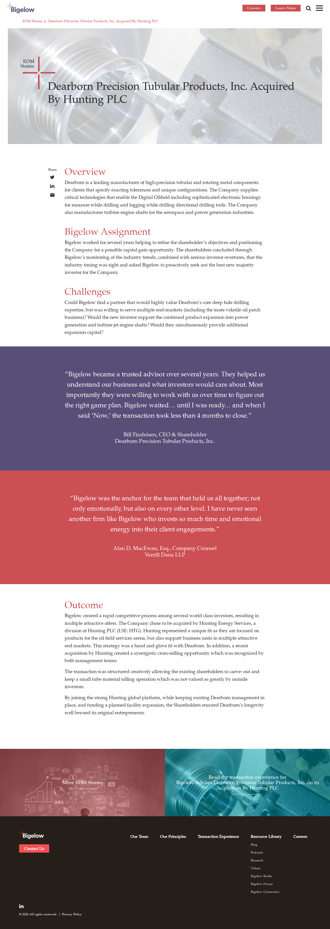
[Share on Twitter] (52, 177)
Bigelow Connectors (265, 892)
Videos (256, 868)
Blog (254, 845)
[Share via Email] (52, 195)
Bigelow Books (261, 876)
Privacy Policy (72, 914)
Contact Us (34, 848)
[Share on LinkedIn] (52, 186)
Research (257, 860)
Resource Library (266, 836)
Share (52, 169)
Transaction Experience (218, 836)
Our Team (139, 836)
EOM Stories (32, 21)
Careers (254, 8)
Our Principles (173, 836)
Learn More (285, 8)
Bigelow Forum (262, 884)
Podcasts (257, 852)
